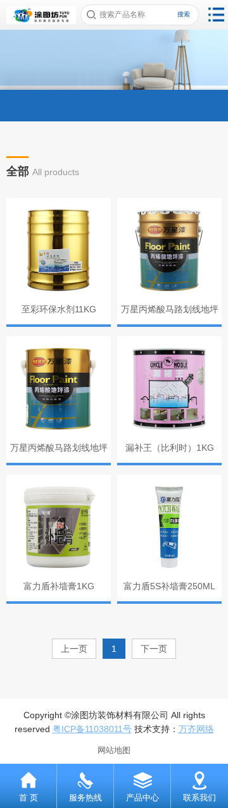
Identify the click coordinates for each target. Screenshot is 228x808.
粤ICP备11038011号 (92, 729)
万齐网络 (196, 729)
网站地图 (114, 750)
